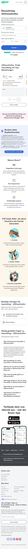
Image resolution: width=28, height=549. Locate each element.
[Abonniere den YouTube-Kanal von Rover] (17, 539)
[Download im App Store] (14, 418)
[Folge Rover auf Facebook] (8, 539)
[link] (14, 47)
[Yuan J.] (12, 84)
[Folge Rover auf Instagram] (11, 539)
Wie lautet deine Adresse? (7, 32)
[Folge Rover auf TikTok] (20, 539)
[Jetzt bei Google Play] (14, 422)
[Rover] (5, 2)
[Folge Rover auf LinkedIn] (14, 539)
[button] (25, 2)
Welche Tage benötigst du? (7, 38)
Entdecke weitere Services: (7, 24)
